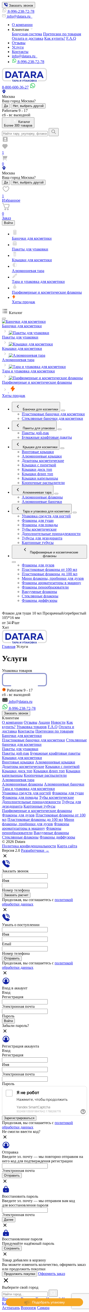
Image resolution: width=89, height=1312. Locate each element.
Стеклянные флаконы (40, 596)
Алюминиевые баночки (42, 501)
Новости (58, 722)
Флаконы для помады (40, 525)
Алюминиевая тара (36, 492)
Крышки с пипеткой (39, 465)
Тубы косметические (39, 529)
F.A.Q (71, 38)
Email (6, 944)
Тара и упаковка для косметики (46, 511)
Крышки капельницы (40, 478)
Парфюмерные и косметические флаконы (53, 554)
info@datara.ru (19, 16)
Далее (8, 1219)
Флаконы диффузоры (39, 600)
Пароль (8, 1016)
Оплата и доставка (27, 38)
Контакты (20, 52)
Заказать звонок (20, 5)
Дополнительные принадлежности (51, 534)
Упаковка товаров (32, 727)
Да (6, 106)
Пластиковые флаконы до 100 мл (49, 574)
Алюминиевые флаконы (42, 497)
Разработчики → (35, 850)
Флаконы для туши (38, 520)
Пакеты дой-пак (35, 433)
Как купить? (54, 38)
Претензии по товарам (62, 34)
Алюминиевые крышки (42, 456)
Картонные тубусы (38, 542)
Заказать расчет (16, 895)
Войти (8, 223)
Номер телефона (16, 890)
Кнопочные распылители (43, 483)
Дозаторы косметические (43, 461)
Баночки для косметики (40, 409)
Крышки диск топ (37, 469)
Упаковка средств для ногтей (46, 516)
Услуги (18, 47)
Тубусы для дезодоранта (42, 538)
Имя (5, 881)
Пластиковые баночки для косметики (53, 414)
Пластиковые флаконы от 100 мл (49, 569)
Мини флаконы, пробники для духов (53, 578)
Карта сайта (67, 846)
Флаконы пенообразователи (45, 587)
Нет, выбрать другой (28, 106)
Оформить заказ (51, 1274)
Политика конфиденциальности (29, 846)
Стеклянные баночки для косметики (52, 418)
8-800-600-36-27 (15, 87)
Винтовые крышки (38, 452)
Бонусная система (27, 34)
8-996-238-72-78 (21, 11)
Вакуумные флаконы (39, 592)
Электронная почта (18, 1006)
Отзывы (18, 43)
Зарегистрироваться (19, 1118)
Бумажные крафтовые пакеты (47, 437)
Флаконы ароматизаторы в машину (51, 583)
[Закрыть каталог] (4, 318)
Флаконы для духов (38, 565)
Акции (44, 722)
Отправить (12, 958)
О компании (22, 25)
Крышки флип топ (37, 474)
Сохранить (12, 1248)
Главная (8, 646)
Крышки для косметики (39, 447)
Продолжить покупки (19, 1274)
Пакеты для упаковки (38, 428)
